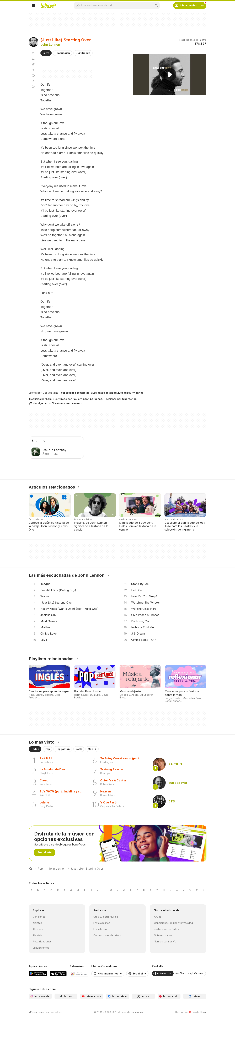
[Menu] (33, 5)
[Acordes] (33, 70)
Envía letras (100, 929)
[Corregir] (33, 81)
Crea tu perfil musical (106, 916)
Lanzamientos (41, 947)
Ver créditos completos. (75, 392)
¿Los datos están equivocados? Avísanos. (117, 392)
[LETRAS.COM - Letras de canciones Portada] (48, 5)
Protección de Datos (166, 929)
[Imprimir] (33, 75)
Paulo (76, 398)
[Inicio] (30, 868)
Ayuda (157, 916)
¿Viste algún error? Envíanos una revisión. (55, 403)
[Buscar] (156, 5)
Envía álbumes (101, 922)
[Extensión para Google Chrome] (79, 973)
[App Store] (58, 973)
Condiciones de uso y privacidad (173, 922)
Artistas (37, 922)
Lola (49, 398)
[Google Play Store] (38, 973)
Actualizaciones (42, 941)
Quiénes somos (163, 935)
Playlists (37, 935)
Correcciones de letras (107, 935)
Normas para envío (165, 941)
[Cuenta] (202, 5)
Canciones (39, 916)
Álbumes (38, 929)
